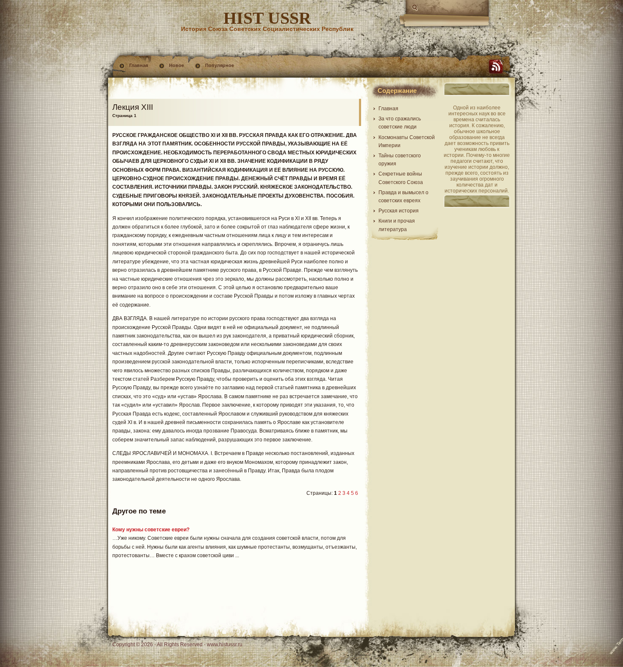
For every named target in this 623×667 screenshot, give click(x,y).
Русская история (398, 211)
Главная (138, 65)
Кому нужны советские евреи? (150, 530)
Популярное (219, 65)
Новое (176, 65)
